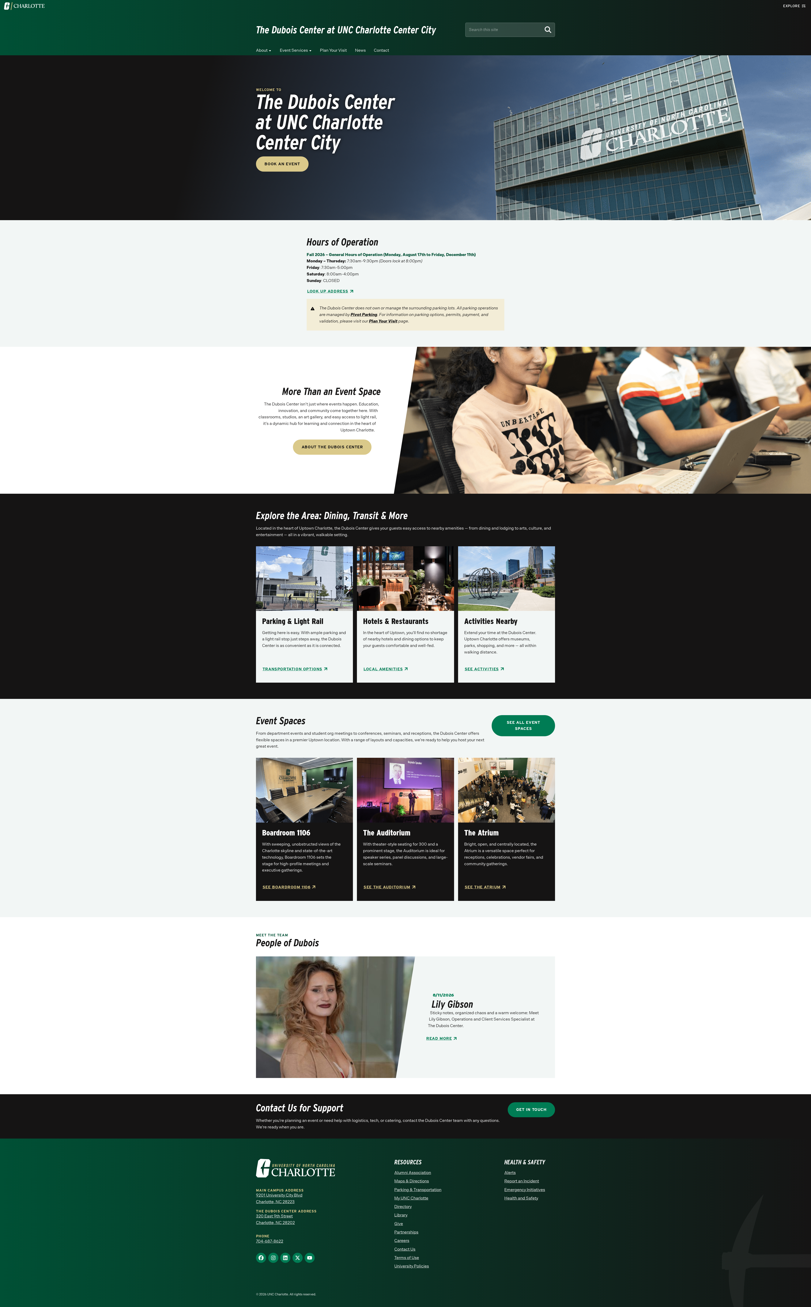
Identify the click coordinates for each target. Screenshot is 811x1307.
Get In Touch (531, 1109)
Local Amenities (383, 669)
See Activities (482, 669)
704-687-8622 (269, 1241)
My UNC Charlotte (411, 1198)
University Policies (411, 1266)
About (262, 50)
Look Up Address (327, 291)
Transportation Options (292, 669)
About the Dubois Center (332, 447)
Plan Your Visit (333, 50)
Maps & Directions (411, 1181)
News (360, 50)
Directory (403, 1206)
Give (398, 1223)
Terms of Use (406, 1257)
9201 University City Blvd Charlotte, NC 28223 (279, 1198)
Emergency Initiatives (524, 1189)
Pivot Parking (364, 314)
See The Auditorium (386, 887)
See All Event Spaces (523, 725)
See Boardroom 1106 (287, 887)
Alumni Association (412, 1172)
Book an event (282, 163)
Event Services (294, 50)
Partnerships (406, 1232)
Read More (439, 1038)
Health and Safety (521, 1198)
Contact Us (404, 1249)
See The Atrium (483, 887)
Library (400, 1215)
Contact (381, 50)
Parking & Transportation (417, 1189)
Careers (401, 1240)
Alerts (510, 1172)
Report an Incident (521, 1181)
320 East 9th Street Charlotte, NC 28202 (275, 1219)
